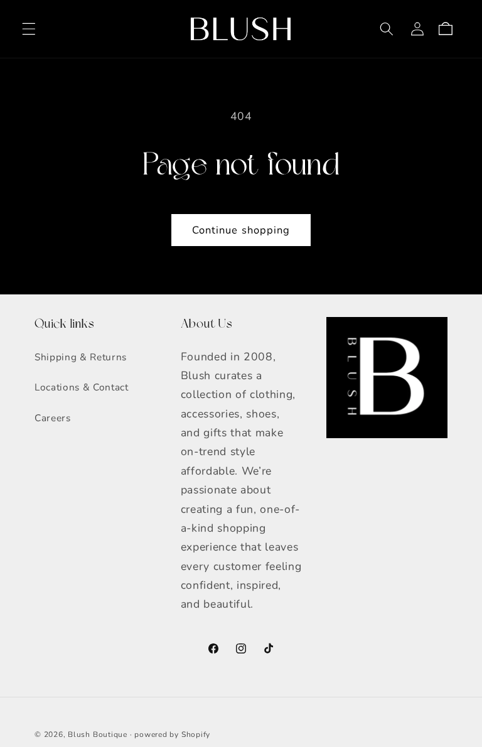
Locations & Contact (82, 387)
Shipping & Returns (81, 356)
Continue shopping (241, 230)
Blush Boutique (97, 734)
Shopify (195, 734)
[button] (29, 29)
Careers (53, 417)
